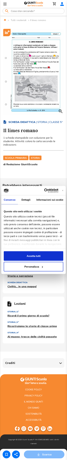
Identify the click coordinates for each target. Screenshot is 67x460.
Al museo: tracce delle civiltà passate (32, 336)
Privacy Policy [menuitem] (33, 395)
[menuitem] (17, 428)
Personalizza (31, 266)
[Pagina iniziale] (5, 20)
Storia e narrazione (20, 276)
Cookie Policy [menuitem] (33, 389)
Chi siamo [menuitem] (33, 407)
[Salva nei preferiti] (6, 454)
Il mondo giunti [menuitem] (33, 401)
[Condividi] (16, 454)
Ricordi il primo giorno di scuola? (28, 315)
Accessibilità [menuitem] (33, 419)
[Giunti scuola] (33, 380)
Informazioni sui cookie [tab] (49, 199)
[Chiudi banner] (62, 190)
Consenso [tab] (9, 199)
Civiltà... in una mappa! (22, 286)
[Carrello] (54, 4)
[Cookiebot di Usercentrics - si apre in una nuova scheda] (44, 191)
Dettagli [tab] (25, 199)
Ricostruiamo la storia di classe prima (32, 326)
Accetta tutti (33, 255)
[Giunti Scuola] (34, 4)
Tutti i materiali (18, 20)
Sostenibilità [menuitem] (34, 413)
